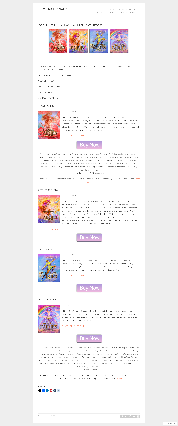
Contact (136, 16)
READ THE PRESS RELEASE (73, 136)
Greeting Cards (102, 12)
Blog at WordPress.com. (47, 416)
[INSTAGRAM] (138, 416)
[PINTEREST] (130, 416)
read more (119, 378)
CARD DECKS (115, 12)
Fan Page (124, 12)
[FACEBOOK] (122, 416)
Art (130, 9)
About (112, 9)
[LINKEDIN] (134, 416)
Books (125, 9)
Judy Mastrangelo (53, 8)
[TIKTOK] (126, 416)
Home (106, 9)
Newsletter (135, 12)
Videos (137, 9)
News (119, 9)
